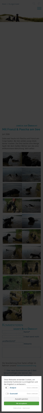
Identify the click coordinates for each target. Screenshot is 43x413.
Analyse (13, 388)
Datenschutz (17, 408)
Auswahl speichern (21, 399)
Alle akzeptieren (21, 403)
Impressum (26, 408)
